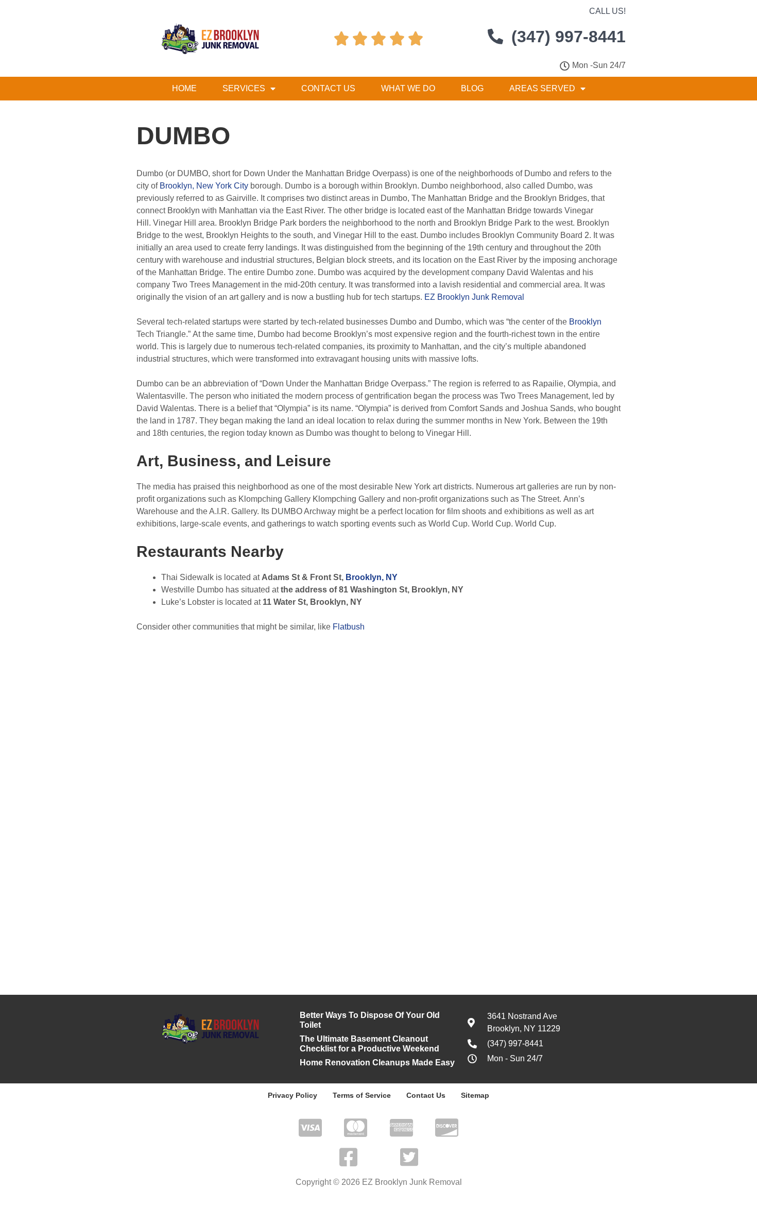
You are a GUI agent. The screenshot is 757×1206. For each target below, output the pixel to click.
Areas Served (542, 88)
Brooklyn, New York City (204, 185)
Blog (472, 88)
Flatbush (349, 626)
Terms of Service (362, 1095)
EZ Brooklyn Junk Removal (474, 297)
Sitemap (475, 1095)
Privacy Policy (292, 1095)
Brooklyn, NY (372, 577)
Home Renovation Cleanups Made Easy (377, 1062)
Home (184, 88)
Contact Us (328, 88)
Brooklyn (585, 321)
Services (243, 88)
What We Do (408, 88)
